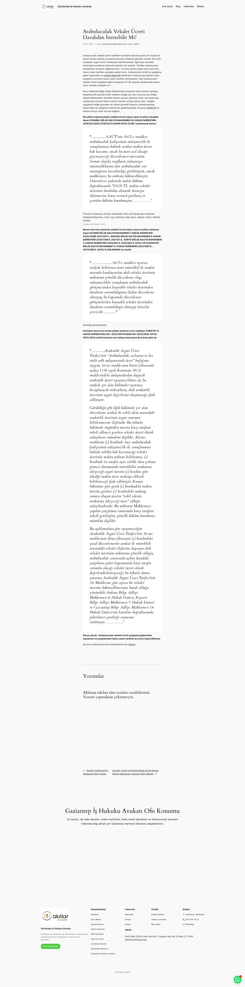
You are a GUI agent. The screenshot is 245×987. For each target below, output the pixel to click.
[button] (237, 979)
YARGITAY (151, 108)
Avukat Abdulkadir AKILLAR (114, 44)
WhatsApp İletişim (50, 946)
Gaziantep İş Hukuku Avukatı (75, 6)
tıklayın (132, 644)
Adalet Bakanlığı (112, 75)
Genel (136, 44)
